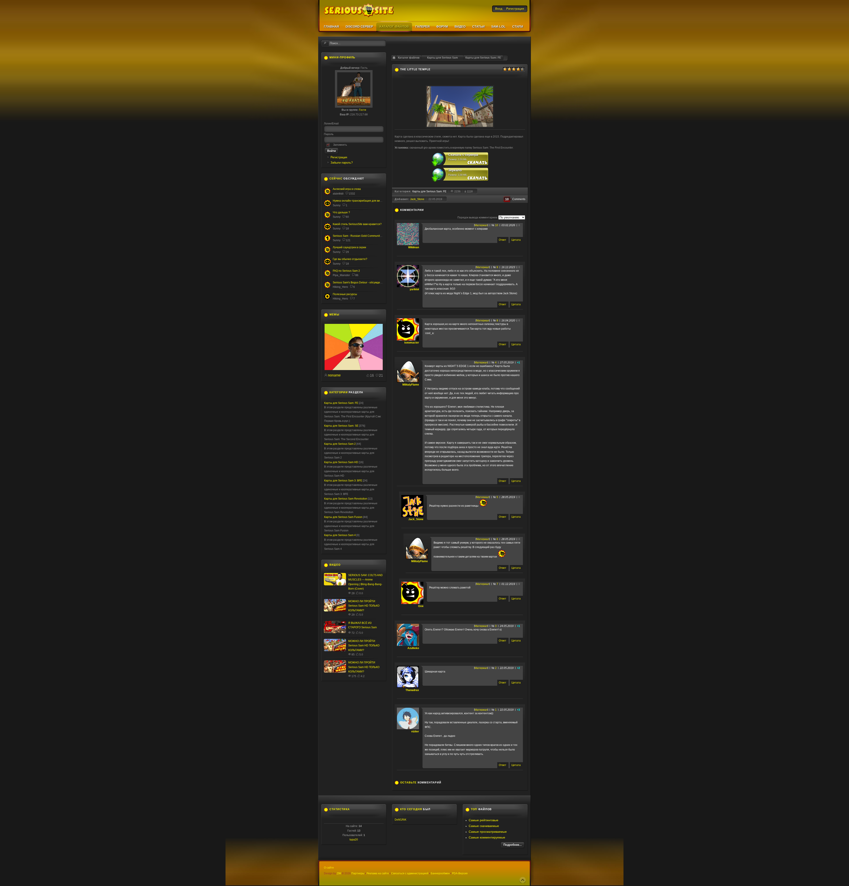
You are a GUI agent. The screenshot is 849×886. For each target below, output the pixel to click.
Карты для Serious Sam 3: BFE (343, 480)
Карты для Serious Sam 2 (340, 443)
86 (356, 275)
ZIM (339, 873)
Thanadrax (412, 690)
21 (381, 375)
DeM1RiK (400, 819)
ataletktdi (338, 193)
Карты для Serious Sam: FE (483, 57)
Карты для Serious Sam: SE (341, 425)
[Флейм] (327, 193)
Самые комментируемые (487, 837)
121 (348, 240)
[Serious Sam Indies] (327, 287)
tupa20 (354, 839)
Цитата (516, 239)
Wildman (413, 247)
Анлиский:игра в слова (347, 189)
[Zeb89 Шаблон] (354, 369)
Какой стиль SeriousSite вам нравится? (357, 224)
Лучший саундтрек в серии (349, 247)
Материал (481, 225)
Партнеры (357, 873)
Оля (420, 606)
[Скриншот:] (460, 126)
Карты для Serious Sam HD (341, 462)
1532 (352, 193)
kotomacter (411, 342)
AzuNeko (413, 648)
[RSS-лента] (426, 210)
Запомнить (340, 144)
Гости (362, 109)
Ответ (502, 239)
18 (347, 228)
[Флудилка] (327, 205)
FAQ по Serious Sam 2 (346, 270)
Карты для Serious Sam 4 (340, 535)
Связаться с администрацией (409, 873)
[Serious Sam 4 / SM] (327, 217)
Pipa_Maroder (341, 275)
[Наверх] (523, 880)
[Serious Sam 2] (327, 275)
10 (496, 225)
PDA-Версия (460, 873)
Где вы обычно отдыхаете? (350, 259)
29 (347, 252)
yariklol (414, 289)
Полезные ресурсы (345, 294)
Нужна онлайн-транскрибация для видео (358, 200)
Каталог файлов (408, 57)
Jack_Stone (417, 199)
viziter (415, 731)
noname (334, 375)
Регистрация (339, 157)
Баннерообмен (440, 873)
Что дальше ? (341, 212)
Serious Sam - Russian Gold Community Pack (360, 235)
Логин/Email (331, 123)
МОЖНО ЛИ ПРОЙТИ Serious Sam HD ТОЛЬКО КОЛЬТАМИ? (363, 606)
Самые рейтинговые (483, 820)
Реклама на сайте (378, 873)
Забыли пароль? (342, 162)
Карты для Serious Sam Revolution (345, 498)
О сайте (329, 867)
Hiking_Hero (340, 286)
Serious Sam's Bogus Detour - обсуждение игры (362, 282)
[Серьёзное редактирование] (327, 299)
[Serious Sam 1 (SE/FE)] (327, 241)
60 (347, 216)
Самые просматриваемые (488, 831)
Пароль (328, 134)
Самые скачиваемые (484, 826)
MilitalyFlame (410, 384)
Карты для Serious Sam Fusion (343, 517)
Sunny (336, 205)
